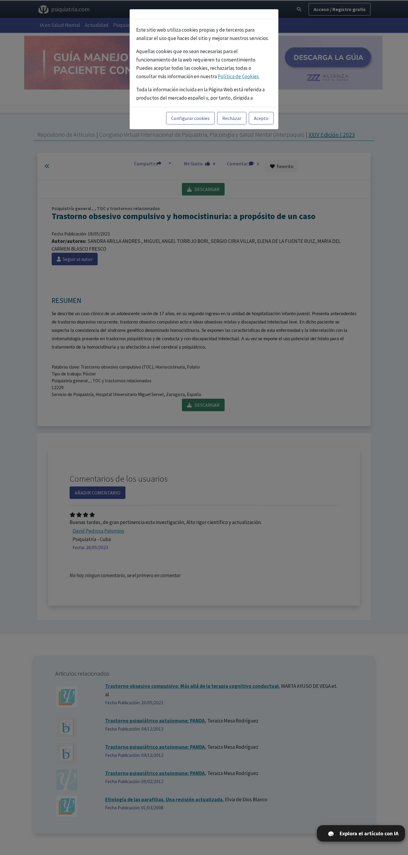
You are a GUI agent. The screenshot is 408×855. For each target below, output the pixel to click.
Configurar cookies (190, 118)
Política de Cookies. (239, 76)
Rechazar (231, 118)
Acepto (261, 118)
